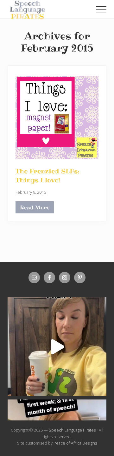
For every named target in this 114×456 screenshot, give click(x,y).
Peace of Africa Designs (75, 443)
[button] (101, 9)
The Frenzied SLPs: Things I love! (47, 175)
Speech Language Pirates (72, 430)
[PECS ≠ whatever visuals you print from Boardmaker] (57, 346)
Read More (37, 208)
